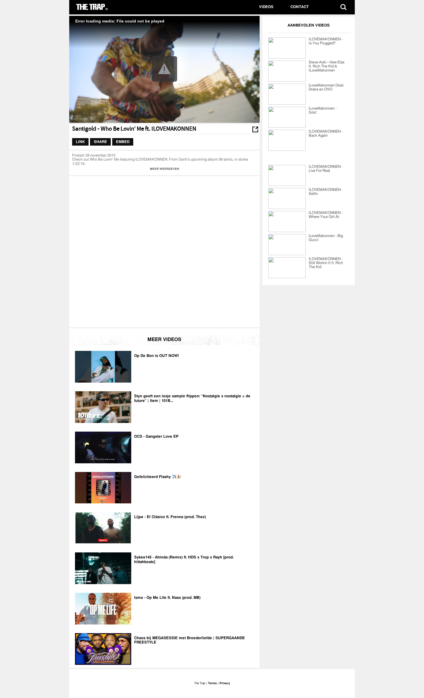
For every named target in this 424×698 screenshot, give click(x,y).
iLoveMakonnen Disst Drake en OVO (326, 87)
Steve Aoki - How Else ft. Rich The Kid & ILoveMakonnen (326, 66)
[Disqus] (164, 251)
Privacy (224, 683)
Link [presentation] (80, 142)
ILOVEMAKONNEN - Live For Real (326, 169)
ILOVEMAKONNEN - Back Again (326, 134)
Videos (266, 7)
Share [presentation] (100, 142)
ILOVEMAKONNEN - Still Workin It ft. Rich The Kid (326, 263)
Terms (212, 683)
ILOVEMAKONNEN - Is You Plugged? (326, 41)
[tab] (80, 142)
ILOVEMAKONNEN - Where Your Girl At (326, 215)
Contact (299, 7)
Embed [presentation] (123, 142)
